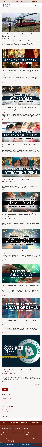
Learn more (9, 445)
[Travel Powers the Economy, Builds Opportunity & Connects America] (21, 22)
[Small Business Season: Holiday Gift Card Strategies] (21, 273)
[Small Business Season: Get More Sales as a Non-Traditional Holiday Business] (21, 95)
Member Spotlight (5, 404)
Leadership (4, 403)
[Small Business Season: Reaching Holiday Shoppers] (21, 132)
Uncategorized (5, 411)
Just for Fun (4, 401)
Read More (4, 45)
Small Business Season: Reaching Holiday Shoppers (20, 144)
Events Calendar (26, 432)
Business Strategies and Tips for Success (10, 396)
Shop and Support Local (7, 409)
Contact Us (34, 438)
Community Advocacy (6, 398)
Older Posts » (37, 384)
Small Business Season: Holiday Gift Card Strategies (20, 286)
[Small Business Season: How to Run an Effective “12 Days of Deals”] (21, 308)
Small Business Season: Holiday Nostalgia (16, 251)
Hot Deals (25, 436)
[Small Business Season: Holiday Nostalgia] (21, 238)
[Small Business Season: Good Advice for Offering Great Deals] (21, 201)
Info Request (34, 436)
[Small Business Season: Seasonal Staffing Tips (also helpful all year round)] (21, 58)
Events (3, 400)
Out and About (5, 408)
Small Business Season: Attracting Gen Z (16, 179)
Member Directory (26, 431)
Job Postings (25, 434)
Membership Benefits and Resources (9, 406)
